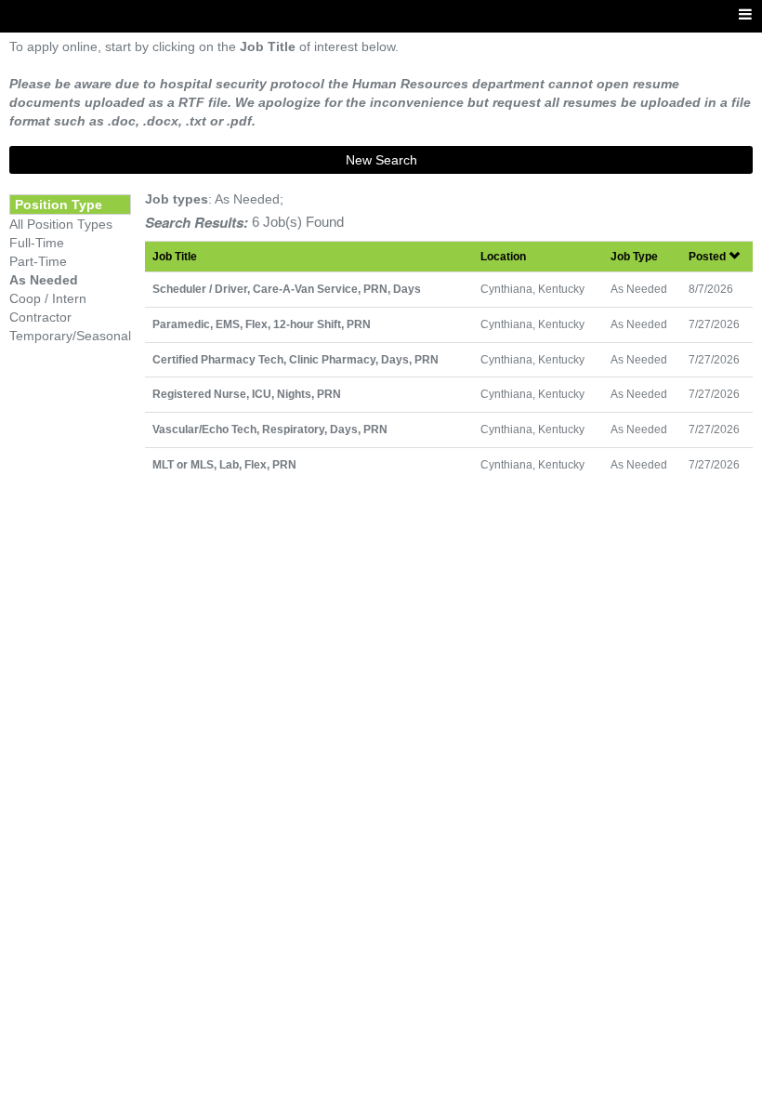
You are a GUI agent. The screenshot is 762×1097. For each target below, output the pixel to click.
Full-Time (36, 242)
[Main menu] (745, 15)
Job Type (634, 256)
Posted (709, 256)
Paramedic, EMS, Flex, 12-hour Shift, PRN (261, 324)
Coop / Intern (47, 298)
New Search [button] (381, 159)
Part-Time (38, 261)
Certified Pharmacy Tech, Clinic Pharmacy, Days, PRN (295, 359)
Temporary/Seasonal (70, 335)
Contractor (40, 317)
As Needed (43, 279)
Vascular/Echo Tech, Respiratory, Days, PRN (270, 429)
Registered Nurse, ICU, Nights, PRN (246, 394)
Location (503, 256)
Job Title (174, 256)
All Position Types (60, 224)
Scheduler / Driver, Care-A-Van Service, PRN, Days (286, 289)
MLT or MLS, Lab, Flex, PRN (224, 464)
